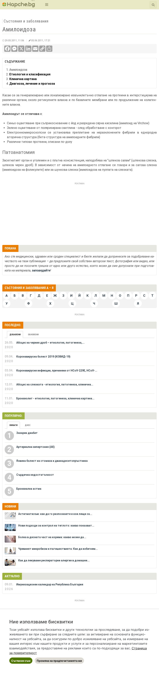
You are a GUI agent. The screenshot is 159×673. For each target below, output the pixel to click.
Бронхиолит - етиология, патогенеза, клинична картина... (55, 398)
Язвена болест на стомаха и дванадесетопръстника (52, 460)
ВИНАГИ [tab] (13, 425)
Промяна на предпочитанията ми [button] (59, 660)
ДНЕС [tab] (27, 425)
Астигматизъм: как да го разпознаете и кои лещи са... (55, 513)
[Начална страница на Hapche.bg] (18, 6)
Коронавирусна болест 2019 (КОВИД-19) (43, 356)
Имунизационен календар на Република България (49, 584)
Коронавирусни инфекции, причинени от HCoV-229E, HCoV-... (56, 370)
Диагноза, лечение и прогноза (32, 83)
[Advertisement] (79, 213)
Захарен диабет (27, 432)
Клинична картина (23, 79)
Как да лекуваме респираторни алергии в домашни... (54, 560)
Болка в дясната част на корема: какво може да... (52, 537)
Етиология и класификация (29, 74)
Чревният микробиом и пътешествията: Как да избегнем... (58, 548)
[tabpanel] (79, 372)
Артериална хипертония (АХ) (35, 446)
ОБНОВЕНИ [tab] (33, 334)
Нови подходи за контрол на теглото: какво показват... (56, 525)
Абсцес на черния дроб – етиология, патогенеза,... (50, 342)
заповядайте (41, 270)
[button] (46, 5)
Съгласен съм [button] (20, 660)
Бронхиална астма (28, 488)
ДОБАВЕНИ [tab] (15, 334)
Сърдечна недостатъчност (35, 474)
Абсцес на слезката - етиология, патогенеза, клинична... (54, 384)
